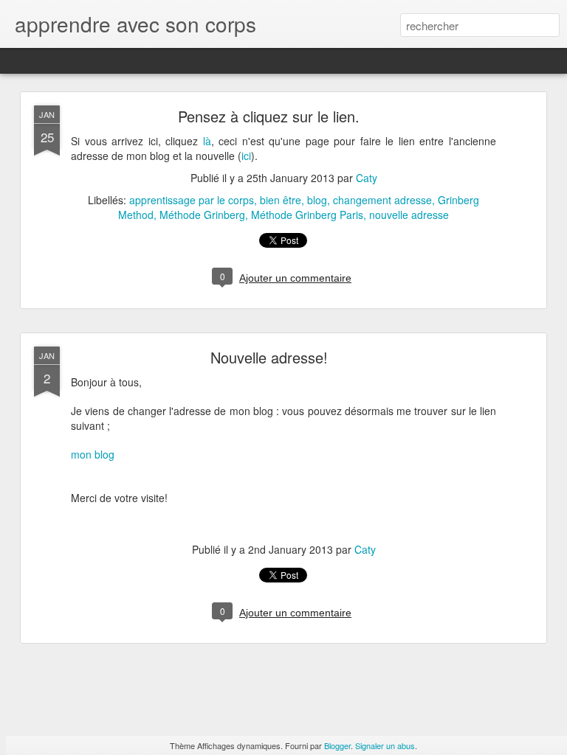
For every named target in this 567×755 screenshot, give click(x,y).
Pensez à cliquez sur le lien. (269, 116)
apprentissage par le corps (191, 199)
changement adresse (382, 199)
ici (246, 155)
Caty (366, 177)
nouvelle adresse (409, 214)
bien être (280, 199)
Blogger (337, 745)
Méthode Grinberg (202, 214)
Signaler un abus (385, 745)
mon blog (92, 454)
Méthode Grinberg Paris (307, 214)
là (207, 140)
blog (317, 199)
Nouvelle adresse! (269, 357)
